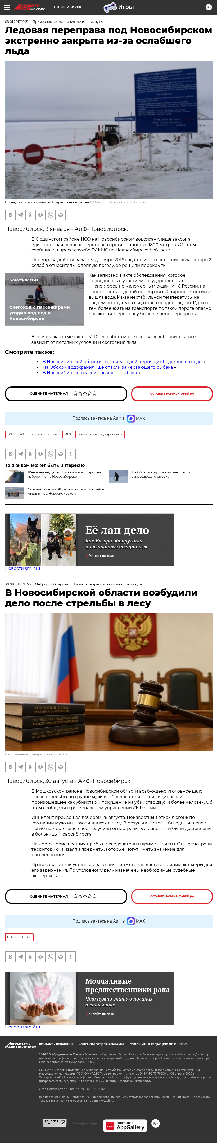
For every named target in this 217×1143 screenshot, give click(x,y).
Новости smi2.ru (22, 568)
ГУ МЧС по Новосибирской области (120, 202)
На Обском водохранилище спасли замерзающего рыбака (108, 367)
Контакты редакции (56, 1044)
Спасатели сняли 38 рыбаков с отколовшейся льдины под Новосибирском (66, 491)
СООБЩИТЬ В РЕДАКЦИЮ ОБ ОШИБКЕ (158, 1044)
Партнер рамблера (84, 1123)
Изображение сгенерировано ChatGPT (37, 754)
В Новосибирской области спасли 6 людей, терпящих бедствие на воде (122, 361)
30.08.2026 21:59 (18, 584)
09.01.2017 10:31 (16, 22)
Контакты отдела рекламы (101, 1044)
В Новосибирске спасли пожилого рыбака (90, 372)
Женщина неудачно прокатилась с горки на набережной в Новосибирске (64, 474)
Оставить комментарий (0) (172, 394)
